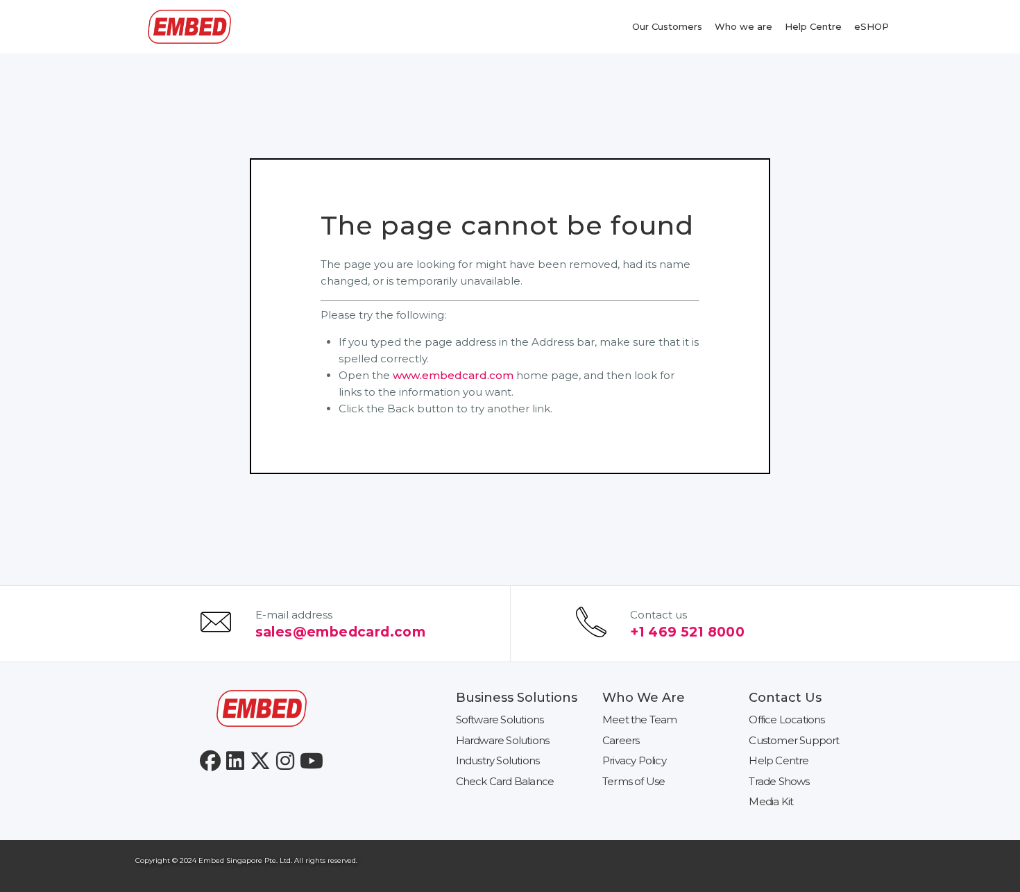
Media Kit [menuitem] (771, 801)
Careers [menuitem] (620, 740)
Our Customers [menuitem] (667, 26)
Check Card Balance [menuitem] (505, 781)
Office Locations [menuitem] (786, 719)
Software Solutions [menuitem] (500, 719)
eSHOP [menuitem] (871, 26)
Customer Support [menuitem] (794, 740)
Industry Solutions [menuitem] (498, 760)
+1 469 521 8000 (687, 632)
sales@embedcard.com (340, 632)
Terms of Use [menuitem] (633, 781)
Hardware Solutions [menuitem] (503, 740)
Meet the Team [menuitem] (639, 719)
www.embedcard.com (453, 375)
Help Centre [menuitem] (813, 26)
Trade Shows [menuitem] (779, 781)
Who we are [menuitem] (743, 26)
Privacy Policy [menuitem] (634, 760)
